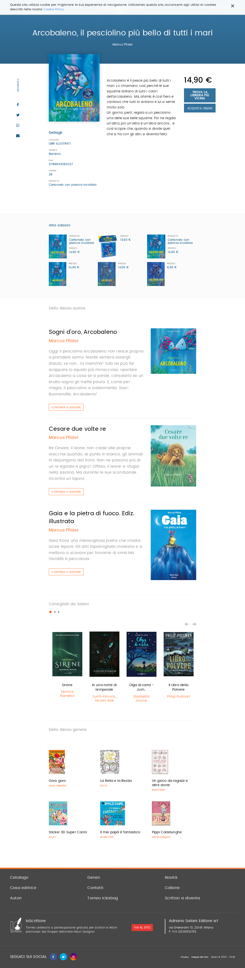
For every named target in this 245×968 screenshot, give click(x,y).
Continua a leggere (66, 407)
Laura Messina (58, 785)
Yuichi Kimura (103, 696)
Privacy (185, 957)
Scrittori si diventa (182, 898)
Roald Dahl (158, 790)
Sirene (67, 685)
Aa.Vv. (104, 785)
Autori (16, 898)
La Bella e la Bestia (116, 781)
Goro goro (57, 781)
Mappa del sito (199, 957)
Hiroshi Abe (104, 700)
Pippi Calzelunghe (167, 832)
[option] (67, 664)
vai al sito (142, 927)
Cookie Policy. (54, 9)
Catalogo (19, 877)
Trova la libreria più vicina (199, 95)
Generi (93, 877)
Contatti (95, 888)
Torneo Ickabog (102, 898)
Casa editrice (23, 888)
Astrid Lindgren (161, 837)
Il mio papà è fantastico (120, 832)
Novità (171, 877)
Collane (172, 888)
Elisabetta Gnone (142, 698)
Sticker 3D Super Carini (68, 832)
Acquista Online (199, 108)
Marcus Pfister (122, 44)
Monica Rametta (67, 694)
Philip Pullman (178, 696)
